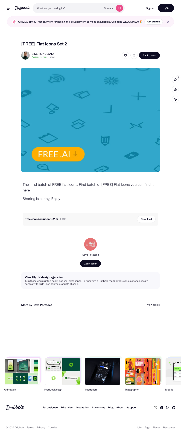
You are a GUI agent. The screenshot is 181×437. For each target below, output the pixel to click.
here (26, 190)
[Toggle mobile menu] (9, 8)
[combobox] (67, 8)
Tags (147, 427)
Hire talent (67, 407)
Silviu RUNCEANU (43, 53)
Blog (110, 407)
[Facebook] (161, 407)
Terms (30, 427)
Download (146, 219)
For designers (50, 407)
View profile (153, 304)
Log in (166, 8)
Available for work (39, 57)
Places (156, 427)
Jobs (139, 427)
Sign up (150, 8)
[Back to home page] (22, 8)
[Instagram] (167, 407)
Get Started (153, 21)
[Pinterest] (173, 407)
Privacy (41, 427)
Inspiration (82, 407)
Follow (52, 57)
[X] (155, 407)
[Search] (119, 8)
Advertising (98, 407)
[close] (168, 22)
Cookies (52, 427)
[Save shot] (134, 55)
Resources (169, 427)
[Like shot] (125, 55)
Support (131, 407)
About (120, 407)
